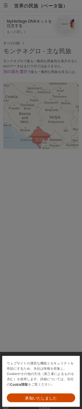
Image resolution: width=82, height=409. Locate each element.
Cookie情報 (19, 384)
